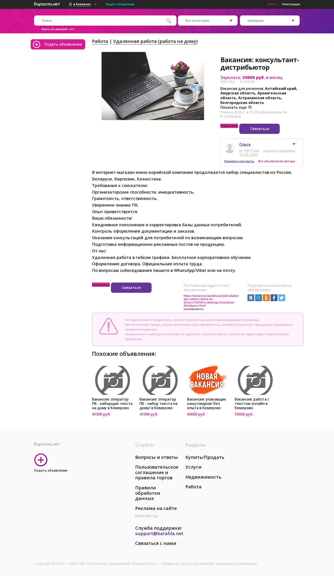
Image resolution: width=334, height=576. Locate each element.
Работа (100, 41)
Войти (271, 4)
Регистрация (291, 4)
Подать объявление (120, 4)
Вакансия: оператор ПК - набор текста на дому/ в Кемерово (158, 403)
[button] (296, 145)
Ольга (244, 144)
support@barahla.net (159, 533)
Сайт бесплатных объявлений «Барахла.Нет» (117, 563)
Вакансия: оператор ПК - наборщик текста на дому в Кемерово (112, 403)
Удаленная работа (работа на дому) (155, 41)
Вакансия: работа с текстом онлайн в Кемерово (252, 403)
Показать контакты (239, 161)
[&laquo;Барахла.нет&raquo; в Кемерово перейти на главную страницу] (47, 3)
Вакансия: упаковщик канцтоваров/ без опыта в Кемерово (206, 403)
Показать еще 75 (236, 107)
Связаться (259, 128)
